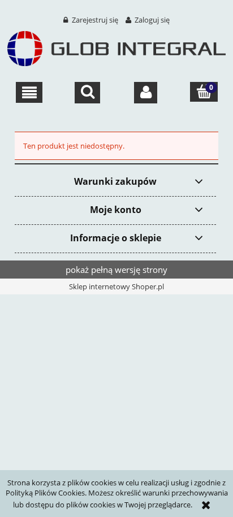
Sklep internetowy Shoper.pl (116, 286)
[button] (29, 92)
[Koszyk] (204, 92)
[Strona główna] (116, 47)
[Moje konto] (145, 92)
